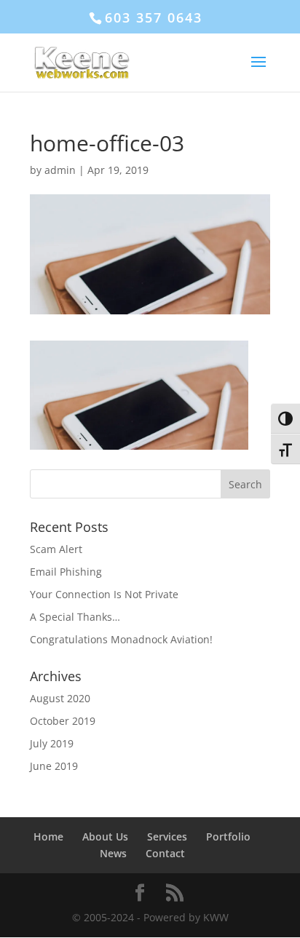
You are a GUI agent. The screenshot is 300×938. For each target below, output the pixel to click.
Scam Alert (56, 549)
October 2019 (62, 721)
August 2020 (60, 698)
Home (48, 836)
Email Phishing (66, 572)
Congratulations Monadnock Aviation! (121, 639)
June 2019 (54, 766)
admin (60, 170)
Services (167, 836)
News (113, 853)
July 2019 (52, 743)
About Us (105, 836)
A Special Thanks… (75, 617)
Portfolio (228, 836)
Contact (165, 853)
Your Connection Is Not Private (104, 594)
